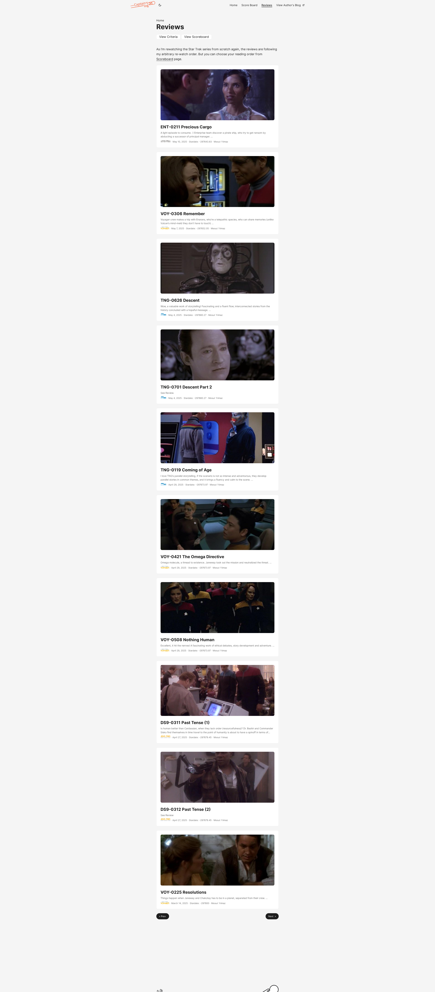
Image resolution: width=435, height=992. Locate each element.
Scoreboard (164, 59)
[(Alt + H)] (143, 5)
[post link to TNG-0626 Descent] (217, 280)
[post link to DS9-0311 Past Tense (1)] (217, 702)
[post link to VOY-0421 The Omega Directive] (217, 534)
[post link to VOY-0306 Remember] (217, 193)
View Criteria (168, 37)
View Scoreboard (196, 37)
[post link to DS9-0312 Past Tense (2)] (217, 787)
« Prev (162, 916)
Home (160, 20)
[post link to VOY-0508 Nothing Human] (217, 617)
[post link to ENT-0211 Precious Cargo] (217, 106)
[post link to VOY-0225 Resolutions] (217, 870)
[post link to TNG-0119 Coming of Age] (217, 449)
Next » (272, 916)
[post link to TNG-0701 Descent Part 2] (217, 364)
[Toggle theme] (160, 5)
